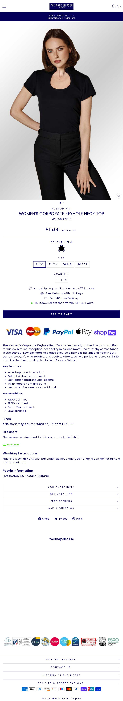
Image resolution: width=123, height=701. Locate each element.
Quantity (61, 274)
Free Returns (62, 501)
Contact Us (61, 667)
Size (61, 258)
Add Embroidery (61, 487)
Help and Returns (61, 659)
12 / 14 (53, 264)
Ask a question (61, 508)
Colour (61, 242)
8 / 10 (39, 264)
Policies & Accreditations (61, 683)
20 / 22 (82, 264)
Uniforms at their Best (60, 675)
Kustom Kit (61, 208)
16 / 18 (67, 264)
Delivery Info (61, 494)
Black (61, 248)
